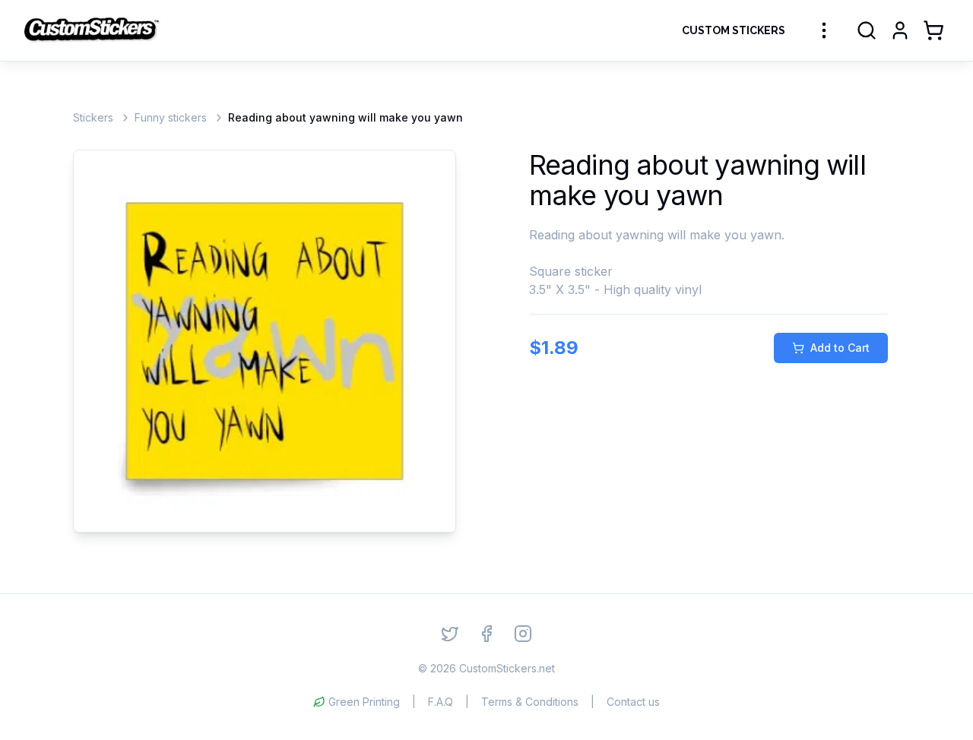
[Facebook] (486, 634)
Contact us (633, 701)
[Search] (866, 30)
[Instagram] (523, 634)
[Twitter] (450, 634)
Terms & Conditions (529, 701)
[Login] (900, 30)
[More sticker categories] (824, 30)
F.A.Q (440, 701)
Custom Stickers (733, 30)
